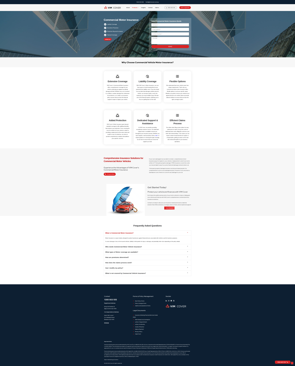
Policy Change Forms (140, 303)
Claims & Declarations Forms (142, 306)
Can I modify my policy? (114, 268)
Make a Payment (139, 329)
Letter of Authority (140, 324)
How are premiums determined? (117, 257)
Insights (143, 7)
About (128, 7)
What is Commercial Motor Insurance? (119, 233)
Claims (157, 7)
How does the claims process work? (118, 263)
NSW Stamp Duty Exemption (142, 319)
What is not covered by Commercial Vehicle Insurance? (125, 273)
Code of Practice (139, 327)
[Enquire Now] (105, 174)
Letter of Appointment (141, 322)
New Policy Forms (139, 301)
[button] (147, 233)
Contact (150, 7)
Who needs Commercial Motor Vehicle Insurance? (123, 247)
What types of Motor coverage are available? (121, 252)
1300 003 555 (140, 2)
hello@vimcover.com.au (152, 2)
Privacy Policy (138, 331)
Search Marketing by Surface (111, 359)
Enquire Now (110, 174)
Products (134, 7)
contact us (107, 39)
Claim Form (138, 334)
